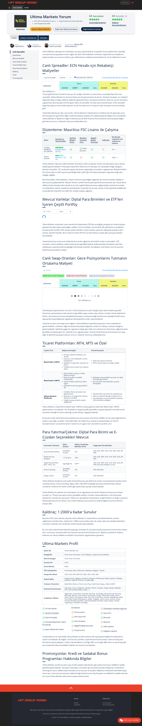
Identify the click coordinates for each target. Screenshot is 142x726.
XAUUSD (104, 88)
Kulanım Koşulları (75, 717)
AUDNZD (85, 88)
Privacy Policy (79, 714)
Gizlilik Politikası (87, 717)
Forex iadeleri (17, 8)
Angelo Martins (19, 46)
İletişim (76, 703)
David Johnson (36, 46)
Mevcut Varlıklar (18, 58)
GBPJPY (75, 88)
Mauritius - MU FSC (60, 158)
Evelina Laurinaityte (55, 46)
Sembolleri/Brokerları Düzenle (116, 77)
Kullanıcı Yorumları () (28, 38)
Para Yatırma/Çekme (20, 68)
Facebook (77, 705)
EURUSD (65, 88)
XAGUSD (115, 88)
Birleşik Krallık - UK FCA (60, 150)
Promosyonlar (18, 78)
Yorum (14, 38)
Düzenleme (17, 55)
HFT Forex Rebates (108, 705)
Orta (95, 88)
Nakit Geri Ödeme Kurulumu (66, 29)
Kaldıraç (15, 72)
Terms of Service (91, 714)
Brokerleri (47, 86)
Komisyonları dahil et (84, 77)
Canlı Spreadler (19, 52)
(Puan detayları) (98, 16)
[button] (133, 3)
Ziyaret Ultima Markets (41, 29)
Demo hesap (20, 29)
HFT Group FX (107, 703)
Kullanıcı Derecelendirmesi (119, 24)
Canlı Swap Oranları (20, 62)
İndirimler (43, 38)
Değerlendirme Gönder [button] (92, 29)
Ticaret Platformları (19, 65)
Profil (14, 75)
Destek (26, 8)
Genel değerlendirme (97, 23)
